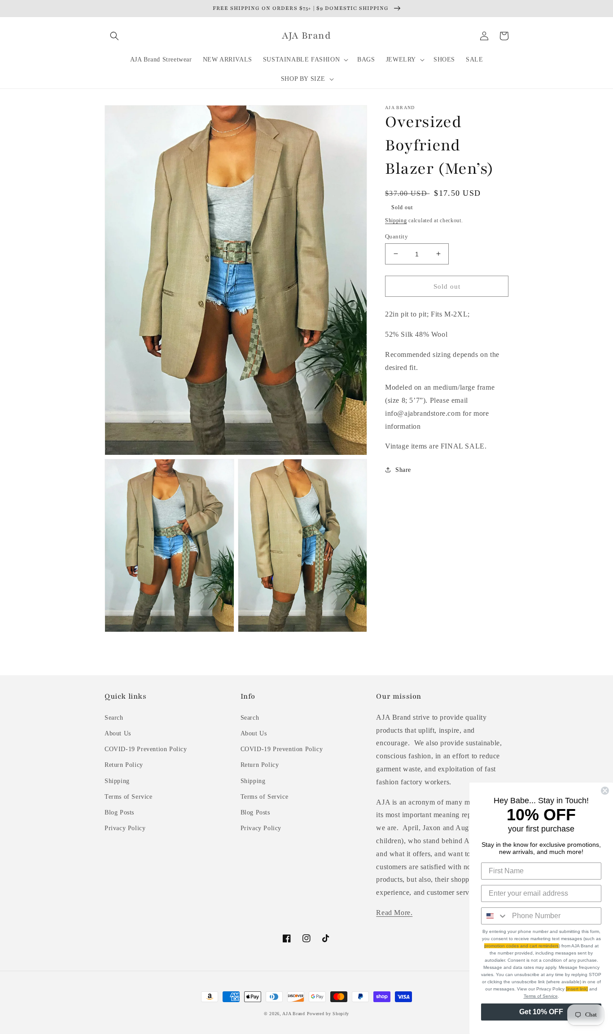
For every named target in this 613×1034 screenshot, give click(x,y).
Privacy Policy (125, 828)
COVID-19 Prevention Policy (146, 749)
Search (114, 717)
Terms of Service (129, 796)
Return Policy (124, 764)
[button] (114, 36)
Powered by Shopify (328, 1013)
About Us (118, 733)
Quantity (396, 236)
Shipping (396, 220)
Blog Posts (119, 812)
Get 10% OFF (541, 1012)
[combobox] (495, 916)
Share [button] (403, 469)
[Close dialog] (604, 790)
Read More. (394, 912)
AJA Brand (293, 1013)
